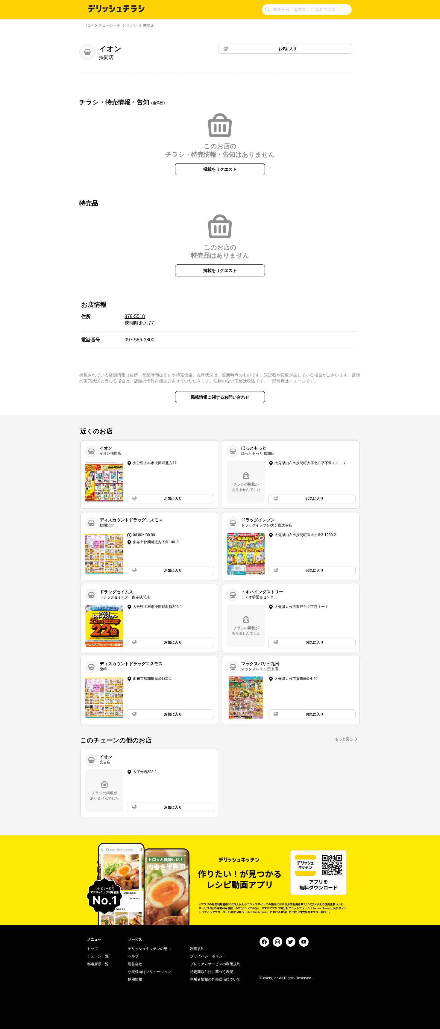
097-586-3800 (139, 339)
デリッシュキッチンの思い (149, 949)
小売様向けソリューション (149, 972)
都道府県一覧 (98, 964)
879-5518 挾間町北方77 (139, 320)
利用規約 (197, 949)
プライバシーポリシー (208, 956)
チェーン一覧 (109, 25)
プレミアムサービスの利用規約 (215, 964)
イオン (131, 25)
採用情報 (135, 979)
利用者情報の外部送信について (215, 979)
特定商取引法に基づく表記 (211, 972)
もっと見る (344, 739)
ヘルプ (133, 956)
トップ (92, 949)
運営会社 (135, 964)
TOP (89, 25)
